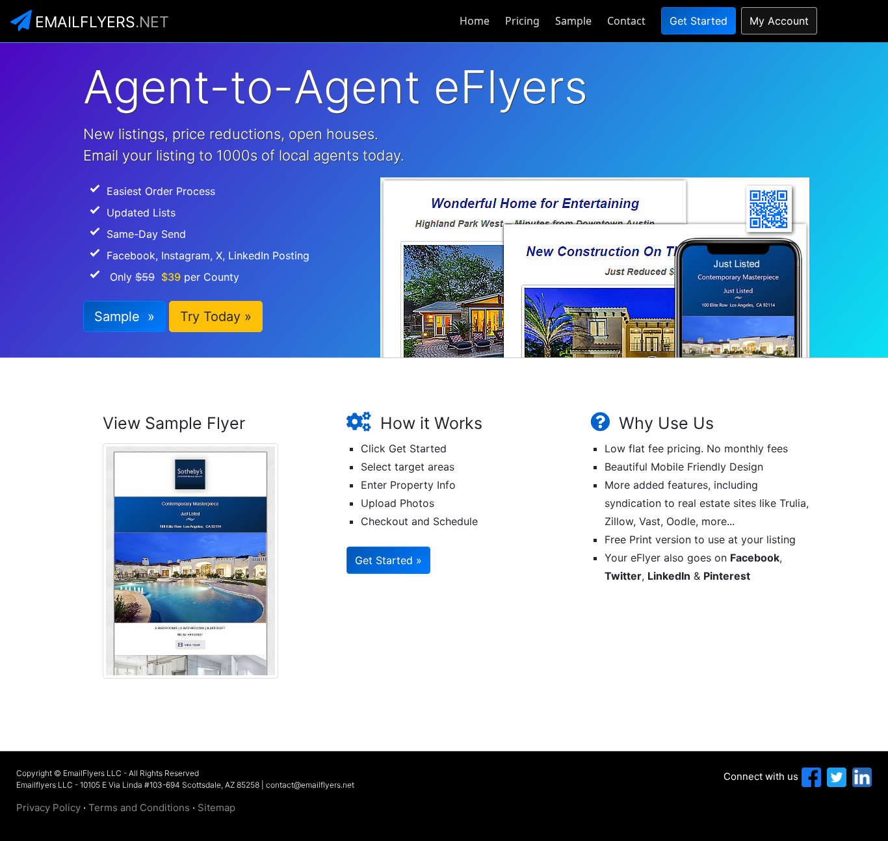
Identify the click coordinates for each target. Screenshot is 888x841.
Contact (626, 21)
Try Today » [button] (216, 316)
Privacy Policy (48, 807)
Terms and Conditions (139, 807)
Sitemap (216, 807)
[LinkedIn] (860, 776)
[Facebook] (809, 776)
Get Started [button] (698, 20)
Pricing (522, 21)
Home (475, 21)
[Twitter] (835, 776)
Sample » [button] (124, 316)
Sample (573, 21)
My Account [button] (779, 20)
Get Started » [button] (388, 560)
